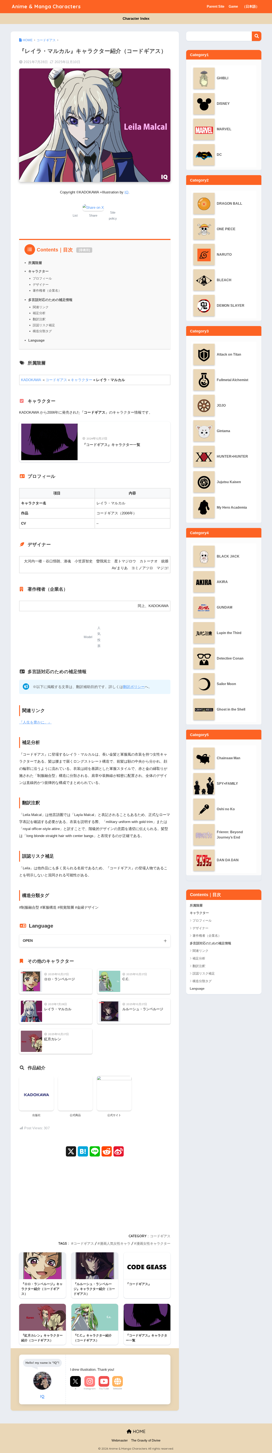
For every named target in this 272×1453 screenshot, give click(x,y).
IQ (126, 192)
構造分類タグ (42, 331)
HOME (139, 1431)
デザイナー (41, 284)
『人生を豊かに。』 (35, 722)
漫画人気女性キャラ (115, 1243)
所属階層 (35, 263)
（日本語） (250, 6)
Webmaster (120, 1440)
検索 (256, 36)
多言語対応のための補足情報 (50, 300)
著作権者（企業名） (47, 290)
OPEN (28, 941)
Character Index (136, 19)
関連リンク (41, 307)
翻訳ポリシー (134, 687)
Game (233, 6)
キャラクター (38, 271)
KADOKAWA (31, 380)
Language (36, 340)
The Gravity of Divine (145, 1440)
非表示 (84, 250)
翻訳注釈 (39, 319)
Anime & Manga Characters (46, 6)
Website (117, 1388)
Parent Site (215, 6)
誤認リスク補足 (44, 325)
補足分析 (39, 313)
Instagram (90, 1388)
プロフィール (42, 278)
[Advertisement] (94, 1194)
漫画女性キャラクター (153, 1243)
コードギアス (56, 380)
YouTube (104, 1388)
